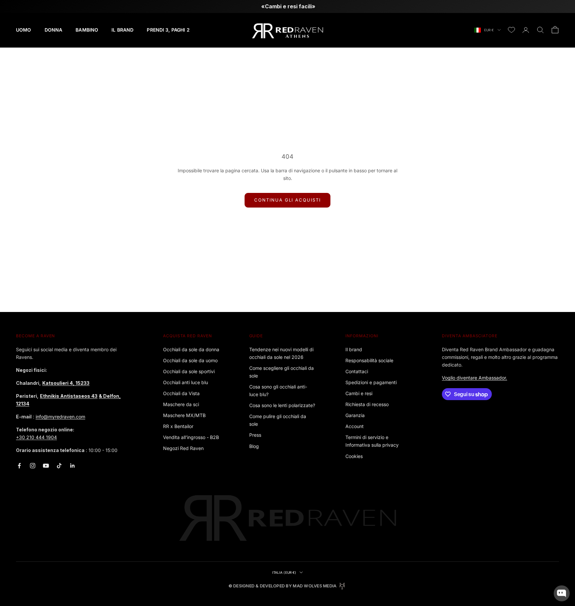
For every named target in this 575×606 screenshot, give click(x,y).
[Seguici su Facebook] (19, 465)
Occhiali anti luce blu (185, 382)
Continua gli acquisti (287, 200)
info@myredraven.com (60, 416)
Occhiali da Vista (181, 393)
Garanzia (355, 415)
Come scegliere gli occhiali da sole (281, 372)
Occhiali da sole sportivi (189, 371)
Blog (254, 446)
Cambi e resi (358, 393)
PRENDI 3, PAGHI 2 (168, 30)
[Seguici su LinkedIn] (72, 465)
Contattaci (356, 371)
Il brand (353, 349)
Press (255, 435)
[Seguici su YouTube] (46, 465)
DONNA (54, 30)
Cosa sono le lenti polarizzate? (282, 405)
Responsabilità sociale (369, 360)
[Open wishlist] (511, 30)
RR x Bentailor (178, 426)
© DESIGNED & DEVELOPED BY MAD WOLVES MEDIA (283, 585)
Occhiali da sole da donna (191, 349)
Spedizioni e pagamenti (371, 382)
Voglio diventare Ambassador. (474, 377)
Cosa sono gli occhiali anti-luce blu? (278, 390)
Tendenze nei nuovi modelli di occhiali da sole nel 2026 (281, 353)
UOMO (23, 30)
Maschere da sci (181, 404)
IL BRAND (122, 30)
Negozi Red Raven (183, 448)
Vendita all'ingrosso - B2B (191, 437)
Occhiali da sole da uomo (190, 360)
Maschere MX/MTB (184, 415)
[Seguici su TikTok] (59, 465)
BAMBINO (87, 30)
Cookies (354, 456)
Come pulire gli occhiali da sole (277, 420)
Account (354, 426)
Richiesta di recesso (367, 404)
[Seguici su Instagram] (32, 465)
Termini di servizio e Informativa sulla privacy (372, 441)
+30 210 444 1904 (36, 437)
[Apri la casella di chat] (562, 593)
